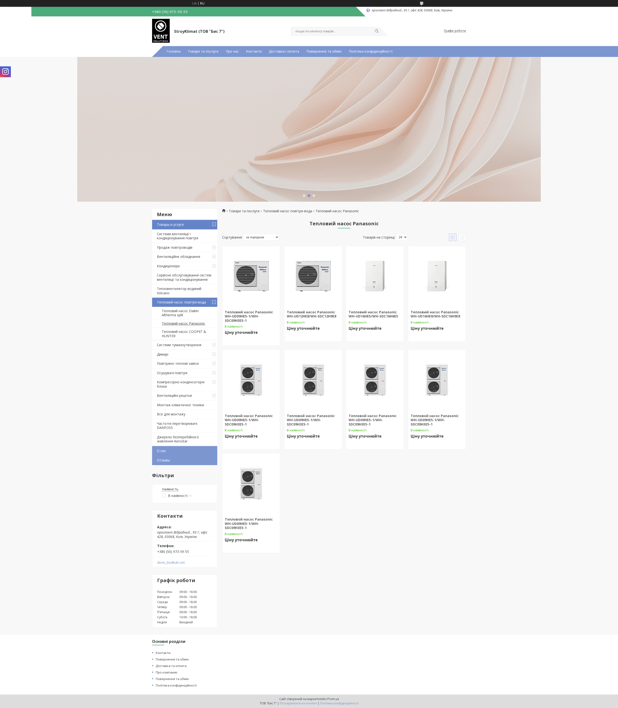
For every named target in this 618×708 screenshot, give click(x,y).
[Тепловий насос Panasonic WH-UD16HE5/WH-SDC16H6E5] (375, 276)
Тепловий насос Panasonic (183, 323)
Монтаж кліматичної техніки (180, 405)
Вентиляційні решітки (174, 395)
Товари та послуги (203, 51)
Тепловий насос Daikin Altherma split (180, 313)
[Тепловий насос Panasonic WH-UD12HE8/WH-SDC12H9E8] (313, 276)
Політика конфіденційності (371, 51)
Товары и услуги (170, 224)
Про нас (232, 51)
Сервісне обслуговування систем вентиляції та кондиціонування (184, 277)
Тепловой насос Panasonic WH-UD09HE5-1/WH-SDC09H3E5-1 (249, 419)
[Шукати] (376, 31)
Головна (174, 51)
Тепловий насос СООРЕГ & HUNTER (184, 333)
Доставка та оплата (171, 666)
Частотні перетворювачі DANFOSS (177, 425)
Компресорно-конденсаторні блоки (180, 384)
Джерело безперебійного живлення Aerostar (178, 439)
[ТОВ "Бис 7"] (161, 31)
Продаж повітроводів (174, 247)
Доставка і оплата (284, 51)
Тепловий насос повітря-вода (181, 302)
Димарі (162, 354)
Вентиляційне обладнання (178, 256)
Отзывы (163, 460)
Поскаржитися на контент (298, 703)
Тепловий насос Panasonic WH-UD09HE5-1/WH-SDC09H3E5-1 (249, 316)
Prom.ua (333, 699)
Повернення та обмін (324, 51)
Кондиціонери (168, 266)
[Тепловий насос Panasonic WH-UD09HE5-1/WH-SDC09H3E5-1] (251, 276)
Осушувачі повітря (172, 373)
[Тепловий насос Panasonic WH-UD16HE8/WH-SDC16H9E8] (437, 276)
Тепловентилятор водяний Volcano (179, 290)
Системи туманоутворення (179, 345)
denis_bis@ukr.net (171, 562)
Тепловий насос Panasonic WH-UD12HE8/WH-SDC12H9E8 (311, 314)
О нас (161, 450)
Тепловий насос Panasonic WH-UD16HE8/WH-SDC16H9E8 (435, 314)
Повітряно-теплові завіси (178, 363)
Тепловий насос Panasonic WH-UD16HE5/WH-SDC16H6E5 (373, 314)
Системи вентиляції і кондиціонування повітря (177, 236)
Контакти (254, 51)
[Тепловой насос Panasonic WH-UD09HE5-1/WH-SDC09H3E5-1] (251, 380)
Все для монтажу (171, 414)
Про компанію (166, 672)
